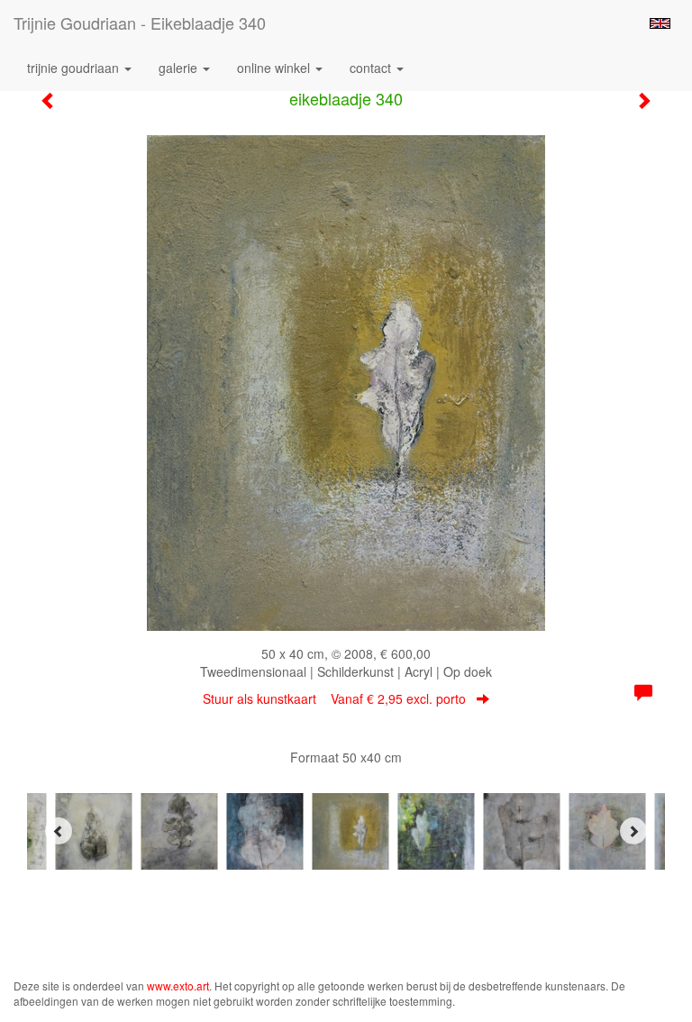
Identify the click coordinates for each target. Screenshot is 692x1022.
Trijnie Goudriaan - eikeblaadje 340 (140, 22)
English (660, 23)
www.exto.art (178, 985)
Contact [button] (372, 68)
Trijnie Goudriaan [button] (75, 68)
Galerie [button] (180, 68)
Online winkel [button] (275, 68)
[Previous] (58, 830)
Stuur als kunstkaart (334, 698)
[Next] (633, 830)
